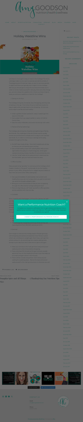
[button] (67, 201)
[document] (41, 211)
